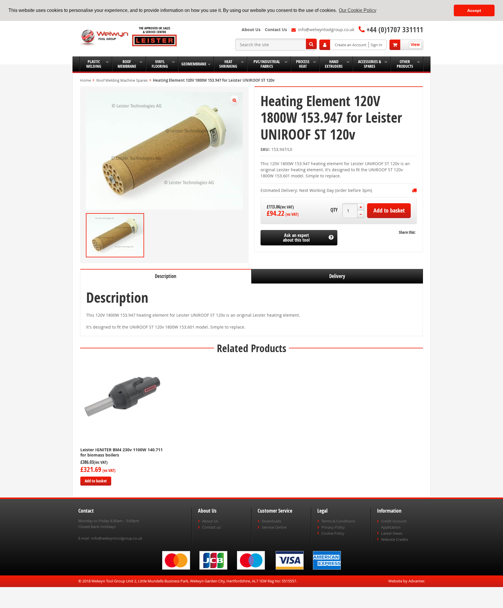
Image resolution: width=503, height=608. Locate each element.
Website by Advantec (406, 581)
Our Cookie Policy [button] (357, 10)
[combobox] (276, 45)
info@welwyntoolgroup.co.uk (116, 538)
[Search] (311, 44)
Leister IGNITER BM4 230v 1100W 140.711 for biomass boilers (121, 452)
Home (85, 80)
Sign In (376, 44)
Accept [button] (474, 10)
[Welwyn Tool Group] (104, 38)
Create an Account (350, 44)
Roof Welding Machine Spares (122, 80)
